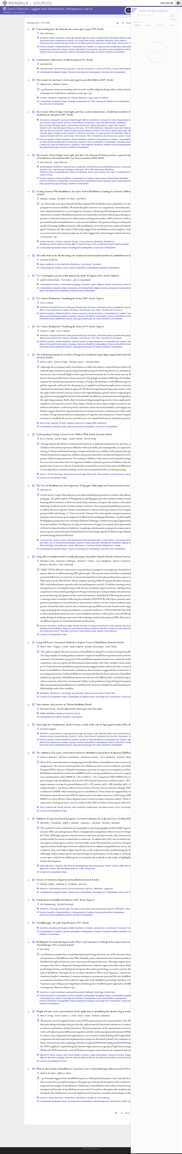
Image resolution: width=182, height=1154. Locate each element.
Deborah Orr (46, 489)
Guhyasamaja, (128, 166)
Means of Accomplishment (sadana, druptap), (58, 316)
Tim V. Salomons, (108, 757)
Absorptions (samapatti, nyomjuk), (54, 120)
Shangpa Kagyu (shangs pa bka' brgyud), (57, 133)
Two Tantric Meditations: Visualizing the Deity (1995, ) (70, 326)
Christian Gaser (92, 361)
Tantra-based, (123, 43)
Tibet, (89, 136)
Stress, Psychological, (124, 807)
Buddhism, (44, 38)
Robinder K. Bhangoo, (66, 561)
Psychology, (66, 693)
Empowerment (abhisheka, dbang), (111, 38)
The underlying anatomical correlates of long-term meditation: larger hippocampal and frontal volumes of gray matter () (93, 356)
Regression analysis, (48, 868)
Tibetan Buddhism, (79, 139)
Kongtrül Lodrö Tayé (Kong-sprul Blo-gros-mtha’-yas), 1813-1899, (67, 128)
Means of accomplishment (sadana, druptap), (59, 310)
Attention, (51, 241)
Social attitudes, (60, 545)
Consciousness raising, (49, 540)
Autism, (43, 474)
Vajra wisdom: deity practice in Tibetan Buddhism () (64, 704)
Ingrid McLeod (60, 162)
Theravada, (122, 928)
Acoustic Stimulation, (49, 625)
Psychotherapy (103, 1097)
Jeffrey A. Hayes (64, 1073)
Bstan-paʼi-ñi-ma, (48, 708)
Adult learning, (60, 68)
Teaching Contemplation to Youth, (81, 101)
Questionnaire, (78, 693)
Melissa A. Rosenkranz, (69, 757)
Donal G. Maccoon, (49, 757)
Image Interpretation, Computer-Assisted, (107, 1055)
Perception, (89, 68)
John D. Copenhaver (82, 280)
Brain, (42, 423)
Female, (112, 628)
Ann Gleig (44, 949)
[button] (178, 3)
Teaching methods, (94, 545)
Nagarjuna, (126, 542)
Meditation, (53, 97)
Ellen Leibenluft (66, 564)
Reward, (100, 631)
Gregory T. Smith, (61, 646)
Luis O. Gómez (46, 302)
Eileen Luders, (46, 361)
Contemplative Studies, (49, 284)
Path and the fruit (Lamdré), (51, 130)
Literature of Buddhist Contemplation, (84, 267)
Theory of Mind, (103, 474)
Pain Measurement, (106, 807)
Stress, (94, 244)
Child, (111, 625)
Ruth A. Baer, (46, 646)
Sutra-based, (86, 264)
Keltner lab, (91, 474)
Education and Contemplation (113, 72)
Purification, (82, 172)
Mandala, (103, 733)
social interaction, (117, 474)
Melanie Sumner (60, 84)
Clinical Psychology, (55, 474)
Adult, (42, 807)
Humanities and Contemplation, (81, 288)
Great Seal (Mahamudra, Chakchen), (111, 122)
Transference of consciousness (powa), (108, 136)
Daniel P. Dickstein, (122, 561)
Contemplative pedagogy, (70, 284)
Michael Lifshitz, (48, 884)
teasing (129, 474)
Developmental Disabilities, (51, 628)
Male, (125, 628)
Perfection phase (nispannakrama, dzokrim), (58, 43)
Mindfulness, (109, 241)
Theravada (96, 264)
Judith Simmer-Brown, (50, 280)
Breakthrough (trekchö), (79, 120)
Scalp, (81, 868)
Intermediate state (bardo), (79, 125)
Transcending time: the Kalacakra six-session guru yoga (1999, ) (69, 29)
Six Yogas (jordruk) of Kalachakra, (91, 43)
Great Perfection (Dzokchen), (83, 122)
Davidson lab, (120, 625)
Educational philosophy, (65, 542)
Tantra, (80, 736)
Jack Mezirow (46, 64)
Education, (71, 68)
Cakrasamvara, (69, 166)
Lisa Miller (81, 198)
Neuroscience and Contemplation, (81, 426)
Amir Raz (83, 884)
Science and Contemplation (105, 247)
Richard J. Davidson (111, 823)
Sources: (8, 13)
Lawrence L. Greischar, (90, 823)
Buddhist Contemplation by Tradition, (103, 139)
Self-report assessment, (94, 693)
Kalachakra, (126, 46)
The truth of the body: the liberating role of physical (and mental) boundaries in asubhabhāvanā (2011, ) (93, 255)
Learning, (80, 68)
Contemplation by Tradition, (83, 46)
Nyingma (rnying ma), (114, 128)
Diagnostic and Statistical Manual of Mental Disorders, (85, 628)
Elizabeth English (48, 729)
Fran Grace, (66, 280)
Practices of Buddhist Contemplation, (83, 49)
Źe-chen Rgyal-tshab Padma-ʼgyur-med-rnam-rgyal (79, 708)
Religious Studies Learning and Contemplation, (113, 288)
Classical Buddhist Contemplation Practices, (57, 995)
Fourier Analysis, (74, 1055)
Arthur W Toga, (61, 361)
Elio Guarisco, (46, 162)
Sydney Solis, (46, 84)
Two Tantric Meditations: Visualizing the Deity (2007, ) (70, 298)
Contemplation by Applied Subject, (53, 72)
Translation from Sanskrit (111, 310)
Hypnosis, (89, 888)
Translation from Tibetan (111, 338)
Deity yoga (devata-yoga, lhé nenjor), (81, 38)
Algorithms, (50, 865)
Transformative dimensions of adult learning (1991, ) (64, 59)
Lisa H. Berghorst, (104, 561)
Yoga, (90, 97)
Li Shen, (73, 1015)
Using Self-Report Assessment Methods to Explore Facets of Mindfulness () (80, 642)
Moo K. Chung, (47, 1015)
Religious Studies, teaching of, (109, 284)
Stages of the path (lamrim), (51, 136)
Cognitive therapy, (71, 241)
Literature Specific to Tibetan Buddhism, (88, 313)
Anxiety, (43, 241)
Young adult (90, 868)
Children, (44, 97)
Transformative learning (122, 68)
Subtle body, (111, 43)
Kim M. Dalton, (62, 1015)
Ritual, (90, 172)
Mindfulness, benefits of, (86, 1097)
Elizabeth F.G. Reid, (66, 198)
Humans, (63, 423)
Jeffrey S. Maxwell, (71, 823)
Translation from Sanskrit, (107, 736)
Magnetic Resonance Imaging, (52, 1057)
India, (96, 733)
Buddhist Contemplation (115, 52)
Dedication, (60, 38)
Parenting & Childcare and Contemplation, (113, 101)
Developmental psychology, (75, 474)
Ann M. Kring (90, 438)
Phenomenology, (47, 545)
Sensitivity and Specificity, (106, 1057)
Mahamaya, (99, 169)
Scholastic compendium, (95, 928)
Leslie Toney (110, 646)
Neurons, (69, 1057)
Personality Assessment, (50, 631)
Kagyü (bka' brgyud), (117, 125)
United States (128, 284)
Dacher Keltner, (76, 438)
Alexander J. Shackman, (51, 823)
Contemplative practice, (58, 888)
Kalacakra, (100, 40)
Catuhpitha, (81, 166)
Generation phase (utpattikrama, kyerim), (57, 40)
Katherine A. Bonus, (90, 757)
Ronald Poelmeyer (65, 904)
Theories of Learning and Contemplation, (84, 72)
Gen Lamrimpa (47, 33)
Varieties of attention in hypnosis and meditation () (67, 879)
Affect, (70, 625)
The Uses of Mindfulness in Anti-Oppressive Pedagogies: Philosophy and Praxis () (83, 485)
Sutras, (65, 267)
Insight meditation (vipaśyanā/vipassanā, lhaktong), (72, 992)
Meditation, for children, (68, 97)
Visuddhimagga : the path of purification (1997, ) (62, 922)
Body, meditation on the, (50, 264)
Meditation (102, 423)
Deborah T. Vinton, (86, 561)
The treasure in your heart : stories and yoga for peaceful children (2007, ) (74, 79)
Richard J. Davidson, (49, 564)
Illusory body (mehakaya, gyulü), (53, 125)
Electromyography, (96, 865)
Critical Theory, (108, 540)
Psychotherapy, (84, 244)
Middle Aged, (92, 807)
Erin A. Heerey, (47, 438)
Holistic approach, (93, 542)
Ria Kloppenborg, (48, 904)
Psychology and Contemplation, (80, 247)
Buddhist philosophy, (59, 928)
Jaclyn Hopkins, (77, 646)
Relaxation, (83, 97)
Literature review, (47, 1097)
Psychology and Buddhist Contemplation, (79, 998)
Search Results (19, 12)
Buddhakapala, (46, 166)
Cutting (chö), (105, 120)
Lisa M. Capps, (61, 438)
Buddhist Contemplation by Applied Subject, (93, 995)
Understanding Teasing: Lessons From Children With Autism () (74, 434)
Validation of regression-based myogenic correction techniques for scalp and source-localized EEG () (92, 818)
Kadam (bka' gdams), (99, 125)
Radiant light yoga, (119, 130)
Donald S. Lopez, (48, 331)
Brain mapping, (52, 423)
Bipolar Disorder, (81, 625)
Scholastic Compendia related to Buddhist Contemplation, (117, 931)
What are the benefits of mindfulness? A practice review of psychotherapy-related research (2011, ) (91, 1068)
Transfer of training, (103, 68)
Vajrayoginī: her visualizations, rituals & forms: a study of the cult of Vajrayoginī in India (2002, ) (85, 724)
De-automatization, (77, 888)
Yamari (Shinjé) (46, 174)
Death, (52, 38)
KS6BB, (43, 713)
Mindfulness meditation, (111, 542)
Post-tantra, (106, 130)
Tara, (108, 172)
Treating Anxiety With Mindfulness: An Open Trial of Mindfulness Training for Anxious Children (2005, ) (91, 193)
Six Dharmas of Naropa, (85, 133)
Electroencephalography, (77, 865)
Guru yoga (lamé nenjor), (85, 40)
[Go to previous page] (123, 22)
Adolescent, (63, 625)
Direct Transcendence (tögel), (123, 120)
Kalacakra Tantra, (112, 40)
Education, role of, (47, 542)
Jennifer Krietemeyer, (95, 646)
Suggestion (108, 888)
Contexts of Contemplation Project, (53, 696)
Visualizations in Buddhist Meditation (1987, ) (65, 899)
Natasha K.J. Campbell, (67, 884)
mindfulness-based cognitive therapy (113, 244)
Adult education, (47, 68)
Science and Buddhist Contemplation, (111, 998)
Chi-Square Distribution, (98, 625)
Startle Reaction (110, 631)
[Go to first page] (117, 22)
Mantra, (123, 40)
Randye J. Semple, (48, 198)
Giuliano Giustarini (49, 259)
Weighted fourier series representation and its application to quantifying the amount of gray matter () (92, 1011)
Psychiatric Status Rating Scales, (83, 631)
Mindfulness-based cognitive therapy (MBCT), (59, 244)
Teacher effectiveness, (77, 545)
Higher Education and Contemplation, (55, 290)
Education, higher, (89, 284)
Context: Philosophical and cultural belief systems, (81, 540)
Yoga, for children (100, 97)
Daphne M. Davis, (48, 1073)
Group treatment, (86, 241)
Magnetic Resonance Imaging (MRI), (82, 423)
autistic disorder (124, 1057)
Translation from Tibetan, (126, 172)
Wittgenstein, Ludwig (111, 545)
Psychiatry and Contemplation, (80, 1101)
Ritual (77, 713)
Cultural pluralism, (123, 540)
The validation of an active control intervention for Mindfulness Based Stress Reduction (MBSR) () (91, 752)
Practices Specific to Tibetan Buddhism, (55, 46)
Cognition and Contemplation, (80, 892)
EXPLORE (165, 3)
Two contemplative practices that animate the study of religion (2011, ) (77, 275)
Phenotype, (65, 631)
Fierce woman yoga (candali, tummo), (55, 122)
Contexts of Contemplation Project (53, 477)
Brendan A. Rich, (48, 561)
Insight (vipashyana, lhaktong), (82, 1000)
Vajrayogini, (123, 736)
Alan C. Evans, (84, 1015)
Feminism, (80, 542)
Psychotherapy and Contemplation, (107, 1101)
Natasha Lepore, (77, 361)
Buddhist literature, (58, 307)
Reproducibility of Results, (68, 868)
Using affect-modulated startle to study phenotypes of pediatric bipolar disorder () (83, 556)
